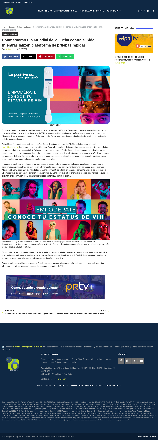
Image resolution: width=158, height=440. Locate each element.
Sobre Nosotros (8, 2)
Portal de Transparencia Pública (27, 347)
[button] (153, 11)
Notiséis (100, 11)
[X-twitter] (134, 361)
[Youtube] (141, 361)
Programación (87, 11)
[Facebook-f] (121, 361)
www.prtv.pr (120, 63)
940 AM (74, 11)
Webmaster (70, 437)
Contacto (19, 2)
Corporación (113, 11)
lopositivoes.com (10, 147)
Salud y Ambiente (24, 27)
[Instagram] (128, 361)
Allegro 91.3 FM (61, 11)
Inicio (40, 11)
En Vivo (48, 11)
